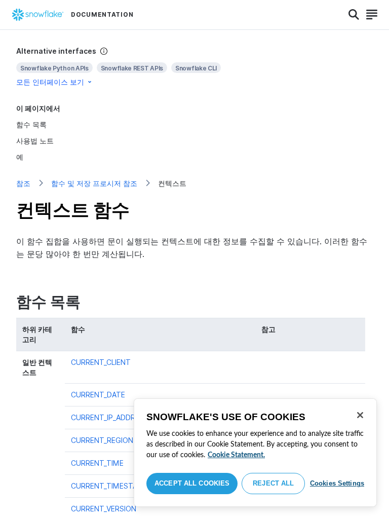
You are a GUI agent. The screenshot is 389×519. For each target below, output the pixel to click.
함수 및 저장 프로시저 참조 (94, 183)
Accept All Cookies (191, 483)
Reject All (273, 483)
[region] (255, 452)
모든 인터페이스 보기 (50, 82)
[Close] (360, 415)
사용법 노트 (35, 140)
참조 (23, 183)
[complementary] (194, 66)
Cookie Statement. (236, 455)
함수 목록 (31, 124)
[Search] (354, 15)
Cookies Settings (337, 483)
